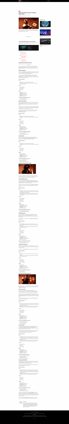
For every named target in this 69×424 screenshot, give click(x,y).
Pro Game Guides (25, 415)
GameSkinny (27, 416)
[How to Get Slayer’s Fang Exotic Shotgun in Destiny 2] (45, 41)
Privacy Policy (43, 413)
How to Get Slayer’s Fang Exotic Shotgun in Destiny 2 (44, 45)
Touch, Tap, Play (37, 416)
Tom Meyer (41, 37)
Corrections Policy (28, 413)
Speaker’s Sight (21, 71)
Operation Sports (30, 416)
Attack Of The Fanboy (34, 415)
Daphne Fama (41, 28)
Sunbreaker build (23, 54)
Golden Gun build (23, 57)
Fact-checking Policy (36, 413)
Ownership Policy (39, 413)
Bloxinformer (42, 416)
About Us (29, 0)
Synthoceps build (23, 60)
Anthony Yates (21, 16)
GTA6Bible (45, 416)
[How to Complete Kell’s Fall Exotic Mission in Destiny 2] (45, 32)
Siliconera (37, 415)
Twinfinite (28, 415)
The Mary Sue (34, 416)
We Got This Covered (41, 415)
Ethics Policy (32, 413)
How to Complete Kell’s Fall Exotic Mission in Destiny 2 (45, 36)
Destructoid (44, 415)
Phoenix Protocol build (23, 53)
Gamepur (30, 415)
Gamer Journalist (24, 416)
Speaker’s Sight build (23, 52)
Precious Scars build (23, 59)
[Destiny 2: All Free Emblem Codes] (45, 24)
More (29, 1)
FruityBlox (40, 416)
